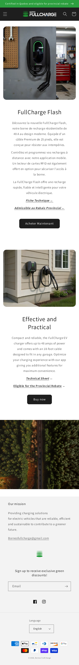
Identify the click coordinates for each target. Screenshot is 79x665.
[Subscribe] (66, 586)
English (37, 628)
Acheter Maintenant (39, 223)
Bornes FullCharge (43, 658)
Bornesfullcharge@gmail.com (28, 538)
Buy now (39, 399)
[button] (5, 14)
